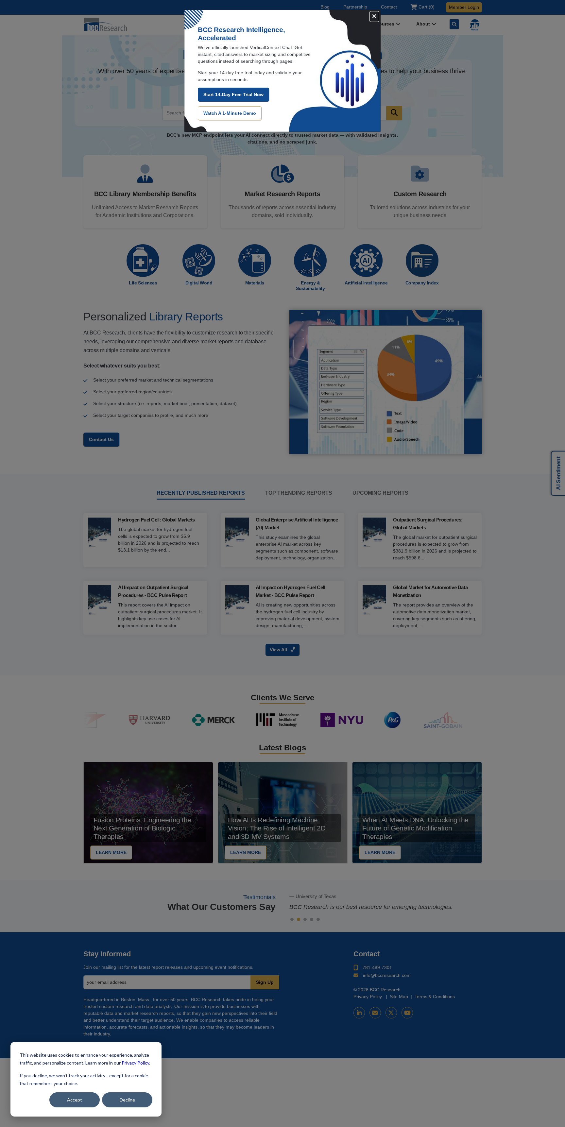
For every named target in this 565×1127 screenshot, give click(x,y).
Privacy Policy (135, 1063)
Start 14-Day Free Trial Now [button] (233, 94)
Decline (127, 1099)
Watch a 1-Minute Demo (229, 113)
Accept (74, 1099)
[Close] (374, 16)
